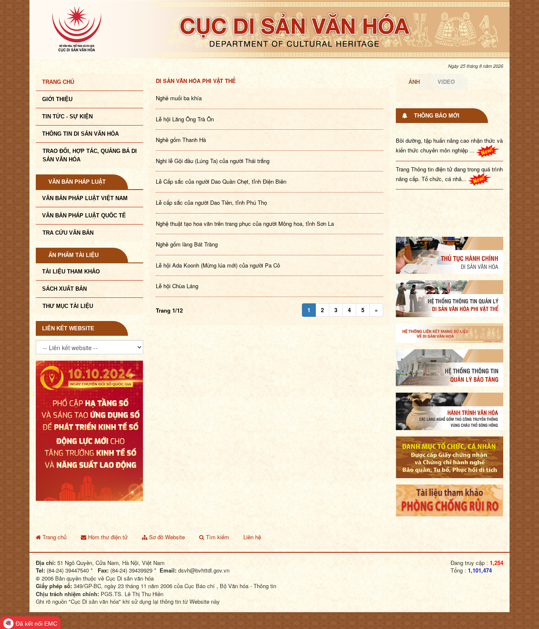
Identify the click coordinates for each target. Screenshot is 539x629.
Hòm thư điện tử (107, 537)
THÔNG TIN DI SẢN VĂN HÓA (80, 134)
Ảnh (414, 82)
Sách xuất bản (64, 289)
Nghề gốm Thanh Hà (181, 140)
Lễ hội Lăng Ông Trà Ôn (185, 119)
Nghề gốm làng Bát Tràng (187, 244)
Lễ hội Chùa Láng (177, 286)
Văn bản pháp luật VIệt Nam (85, 198)
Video (446, 82)
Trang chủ (58, 82)
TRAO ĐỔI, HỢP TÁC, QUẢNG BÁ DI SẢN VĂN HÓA (90, 155)
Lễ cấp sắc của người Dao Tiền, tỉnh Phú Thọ (211, 202)
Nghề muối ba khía (179, 98)
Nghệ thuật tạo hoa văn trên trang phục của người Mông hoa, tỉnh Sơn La (245, 223)
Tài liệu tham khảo (71, 271)
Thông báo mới (436, 115)
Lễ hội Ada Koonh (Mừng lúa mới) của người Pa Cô (218, 265)
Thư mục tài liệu (68, 306)
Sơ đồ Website (166, 537)
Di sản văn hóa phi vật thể (196, 81)
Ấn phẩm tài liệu (73, 255)
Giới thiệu (57, 99)
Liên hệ (252, 537)
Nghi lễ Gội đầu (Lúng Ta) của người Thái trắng (213, 161)
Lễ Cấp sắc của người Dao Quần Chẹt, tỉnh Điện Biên (221, 181)
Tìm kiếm (216, 537)
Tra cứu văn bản (68, 233)
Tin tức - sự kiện (67, 116)
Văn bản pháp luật (77, 182)
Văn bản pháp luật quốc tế (84, 215)
